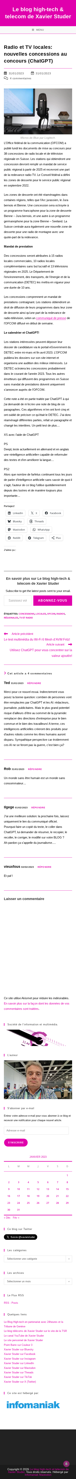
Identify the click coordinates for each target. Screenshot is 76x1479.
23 (8, 1203)
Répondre (34, 683)
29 (67, 1203)
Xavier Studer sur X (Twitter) (20, 1381)
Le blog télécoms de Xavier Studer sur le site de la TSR (35, 1330)
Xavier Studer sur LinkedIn (19, 1363)
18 (28, 1196)
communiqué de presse (51, 318)
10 (18, 1189)
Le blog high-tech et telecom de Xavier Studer (38, 1470)
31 (18, 1209)
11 (28, 1189)
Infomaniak (31, 1474)
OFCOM (51, 614)
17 (18, 1196)
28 (57, 1203)
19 (38, 1196)
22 (67, 1196)
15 (67, 1189)
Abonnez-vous (52, 600)
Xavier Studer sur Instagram (20, 1358)
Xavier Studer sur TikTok (18, 1377)
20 (47, 1196)
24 (18, 1203)
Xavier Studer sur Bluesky (19, 1349)
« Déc (7, 1217)
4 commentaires (20, 78)
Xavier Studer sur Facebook (19, 1354)
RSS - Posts (11, 1302)
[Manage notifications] (66, 1464)
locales (41, 614)
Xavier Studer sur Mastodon (19, 1367)
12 (38, 1189)
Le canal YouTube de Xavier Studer (24, 1335)
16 (8, 1196)
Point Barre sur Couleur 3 (18, 1344)
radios (61, 614)
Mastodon (45, 1474)
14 (57, 1189)
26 (38, 1203)
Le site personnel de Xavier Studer (23, 1340)
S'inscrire (16, 1142)
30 (8, 1209)
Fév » (16, 1217)
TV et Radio (26, 618)
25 (28, 1203)
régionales (11, 618)
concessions (26, 614)
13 (47, 1189)
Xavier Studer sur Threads (19, 1372)
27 (47, 1203)
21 (57, 1196)
